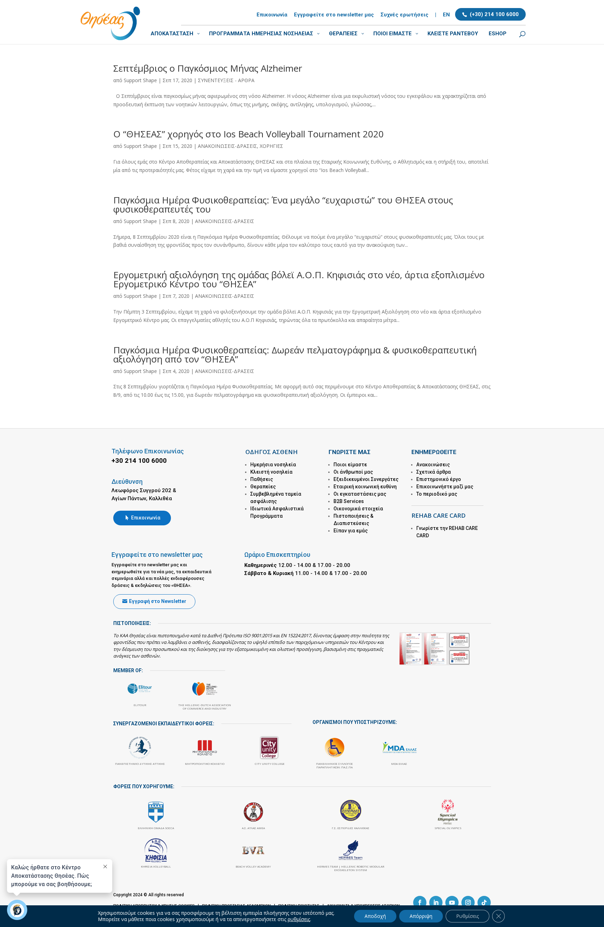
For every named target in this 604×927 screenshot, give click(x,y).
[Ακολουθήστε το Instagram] (468, 902)
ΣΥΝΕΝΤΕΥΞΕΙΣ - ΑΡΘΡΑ (226, 80)
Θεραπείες (263, 486)
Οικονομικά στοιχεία (358, 508)
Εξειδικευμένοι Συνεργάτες (365, 479)
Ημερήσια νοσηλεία (273, 464)
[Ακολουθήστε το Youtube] (452, 902)
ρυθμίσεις (299, 919)
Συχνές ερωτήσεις (405, 15)
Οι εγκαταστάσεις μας (359, 494)
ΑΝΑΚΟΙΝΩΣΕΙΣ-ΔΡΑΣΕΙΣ (227, 146)
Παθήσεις (261, 479)
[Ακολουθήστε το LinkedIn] (436, 902)
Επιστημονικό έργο (438, 479)
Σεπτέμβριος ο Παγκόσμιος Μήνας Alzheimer (207, 68)
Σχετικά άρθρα (433, 472)
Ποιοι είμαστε (350, 464)
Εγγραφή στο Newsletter (157, 601)
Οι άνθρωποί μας (353, 472)
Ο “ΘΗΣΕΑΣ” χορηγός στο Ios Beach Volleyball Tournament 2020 (248, 134)
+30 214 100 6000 (139, 461)
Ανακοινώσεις (433, 464)
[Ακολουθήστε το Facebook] (419, 902)
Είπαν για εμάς (350, 530)
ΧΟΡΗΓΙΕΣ (271, 146)
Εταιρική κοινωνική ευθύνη (365, 486)
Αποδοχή (375, 916)
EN (446, 15)
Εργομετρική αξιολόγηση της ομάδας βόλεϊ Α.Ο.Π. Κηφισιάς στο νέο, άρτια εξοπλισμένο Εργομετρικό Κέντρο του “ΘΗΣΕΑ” (298, 279)
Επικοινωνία (272, 15)
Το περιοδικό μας (436, 494)
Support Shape (140, 80)
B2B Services (348, 501)
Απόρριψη (421, 916)
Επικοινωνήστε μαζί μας (444, 486)
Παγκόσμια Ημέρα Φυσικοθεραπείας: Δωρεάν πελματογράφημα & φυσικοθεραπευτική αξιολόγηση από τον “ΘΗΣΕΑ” (295, 354)
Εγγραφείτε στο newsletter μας (334, 15)
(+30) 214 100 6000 (494, 14)
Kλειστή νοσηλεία (271, 472)
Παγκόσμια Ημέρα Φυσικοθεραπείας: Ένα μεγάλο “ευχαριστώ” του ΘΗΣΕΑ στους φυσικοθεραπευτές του (283, 204)
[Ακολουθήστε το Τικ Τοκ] (484, 902)
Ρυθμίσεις (467, 916)
